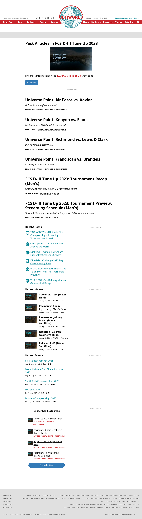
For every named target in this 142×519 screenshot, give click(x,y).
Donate (63, 495)
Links (58, 498)
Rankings (96, 22)
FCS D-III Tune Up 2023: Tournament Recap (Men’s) (66, 181)
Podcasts (108, 22)
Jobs (105, 495)
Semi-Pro (7, 22)
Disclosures (54, 495)
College (31, 22)
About (88, 18)
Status (124, 495)
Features (25, 498)
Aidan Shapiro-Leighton (49, 110)
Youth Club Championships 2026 (42, 381)
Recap (56, 193)
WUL (123, 501)
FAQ (128, 504)
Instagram (84, 507)
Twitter (92, 507)
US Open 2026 (32, 389)
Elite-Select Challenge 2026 (39, 360)
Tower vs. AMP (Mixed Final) (53, 296)
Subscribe (135, 504)
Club (19, 22)
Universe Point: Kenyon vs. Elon (55, 119)
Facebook (75, 507)
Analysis (34, 498)
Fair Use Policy (96, 495)
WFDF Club (42, 376)
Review (122, 498)
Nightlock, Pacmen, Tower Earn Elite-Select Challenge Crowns (46, 253)
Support (122, 504)
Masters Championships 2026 (40, 398)
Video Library (134, 495)
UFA (113, 501)
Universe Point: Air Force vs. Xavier (58, 99)
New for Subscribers (87, 504)
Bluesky (100, 507)
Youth (43, 22)
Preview (54, 218)
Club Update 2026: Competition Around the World (46, 245)
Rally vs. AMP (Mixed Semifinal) (51, 344)
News (86, 22)
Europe (54, 22)
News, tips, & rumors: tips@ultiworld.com (15, 18)
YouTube (66, 507)
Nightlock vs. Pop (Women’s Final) (50, 333)
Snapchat (115, 507)
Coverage (42, 498)
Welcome (74, 504)
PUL (118, 501)
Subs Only (130, 22)
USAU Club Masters (43, 402)
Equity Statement (82, 495)
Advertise (36, 495)
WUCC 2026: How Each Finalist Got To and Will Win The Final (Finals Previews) (48, 271)
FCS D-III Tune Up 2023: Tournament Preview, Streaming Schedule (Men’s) (68, 205)
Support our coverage (123, 18)
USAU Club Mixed (59, 301)
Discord (95, 18)
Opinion (71, 498)
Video (64, 110)
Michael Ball (45, 193)
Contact (45, 495)
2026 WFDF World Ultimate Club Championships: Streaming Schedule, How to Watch (46, 235)
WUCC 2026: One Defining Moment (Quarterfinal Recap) (48, 282)
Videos (118, 22)
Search (33, 82)
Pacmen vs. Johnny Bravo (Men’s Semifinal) (50, 320)
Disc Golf (103, 18)
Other (78, 498)
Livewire (136, 498)
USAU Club (42, 364)
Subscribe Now (46, 465)
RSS (137, 507)
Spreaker (124, 507)
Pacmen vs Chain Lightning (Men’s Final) (53, 307)
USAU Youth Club (42, 384)
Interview (50, 498)
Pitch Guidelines (114, 495)
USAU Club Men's (59, 312)
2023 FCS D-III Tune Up (69, 75)
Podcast (85, 498)
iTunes (131, 507)
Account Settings (110, 504)
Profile (100, 498)
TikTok (107, 507)
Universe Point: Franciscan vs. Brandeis (62, 159)
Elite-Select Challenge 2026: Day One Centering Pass (46, 262)
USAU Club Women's (60, 338)
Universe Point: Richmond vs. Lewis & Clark (66, 139)
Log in (136, 18)
